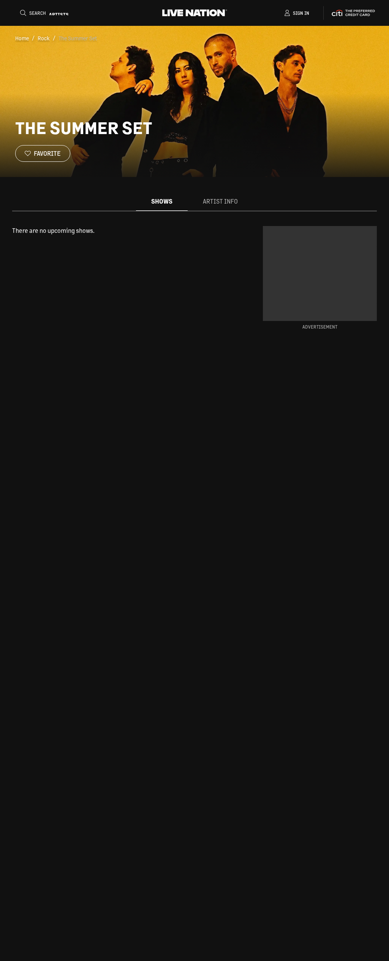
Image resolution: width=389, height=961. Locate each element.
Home (22, 38)
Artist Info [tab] (220, 201)
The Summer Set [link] (78, 38)
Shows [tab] (161, 201)
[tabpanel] (125, 230)
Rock (44, 38)
